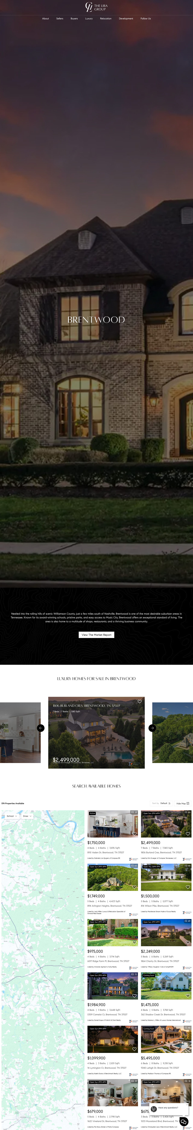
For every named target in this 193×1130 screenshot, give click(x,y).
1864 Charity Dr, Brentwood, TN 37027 (160, 961)
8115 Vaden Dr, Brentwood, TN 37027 (105, 852)
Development (126, 18)
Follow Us (146, 18)
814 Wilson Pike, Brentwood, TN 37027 (160, 906)
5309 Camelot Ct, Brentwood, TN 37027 (107, 1014)
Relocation (105, 18)
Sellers (59, 18)
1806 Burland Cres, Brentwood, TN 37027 (86, 706)
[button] (40, 728)
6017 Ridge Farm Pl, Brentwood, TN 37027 (108, 961)
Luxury (89, 18)
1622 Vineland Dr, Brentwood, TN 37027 (107, 1121)
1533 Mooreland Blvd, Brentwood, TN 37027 (162, 1121)
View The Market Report (96, 634)
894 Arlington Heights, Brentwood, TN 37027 (109, 906)
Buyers (74, 18)
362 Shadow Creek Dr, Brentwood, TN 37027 (163, 1014)
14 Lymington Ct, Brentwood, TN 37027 (106, 1068)
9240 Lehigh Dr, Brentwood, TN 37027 (160, 1068)
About (45, 18)
